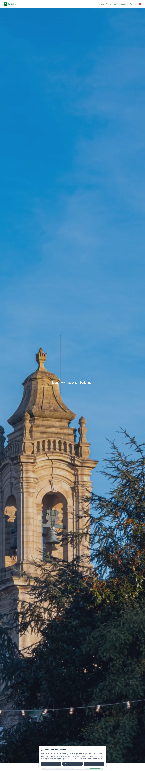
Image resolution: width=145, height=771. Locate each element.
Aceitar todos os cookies (94, 764)
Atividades (124, 4)
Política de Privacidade (64, 760)
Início (102, 4)
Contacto (133, 4)
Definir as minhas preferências (72, 764)
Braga (116, 4)
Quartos (108, 4)
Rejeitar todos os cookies (51, 764)
